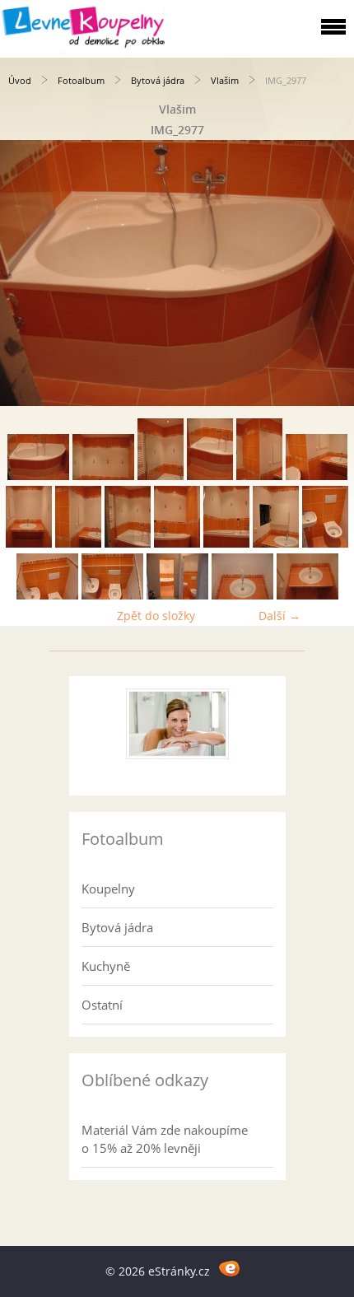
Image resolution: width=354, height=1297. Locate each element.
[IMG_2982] (316, 475)
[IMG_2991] (325, 543)
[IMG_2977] (38, 475)
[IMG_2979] (160, 475)
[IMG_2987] (177, 543)
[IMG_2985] (78, 543)
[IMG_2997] (112, 595)
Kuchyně (106, 966)
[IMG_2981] (259, 475)
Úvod (19, 80)
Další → (279, 615)
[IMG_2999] (242, 595)
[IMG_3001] (307, 595)
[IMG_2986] (128, 543)
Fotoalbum (81, 80)
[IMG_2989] (226, 543)
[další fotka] (327, 273)
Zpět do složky (156, 615)
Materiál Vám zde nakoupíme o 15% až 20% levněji (165, 1139)
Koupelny (108, 888)
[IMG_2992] (47, 595)
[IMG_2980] (210, 475)
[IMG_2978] (103, 475)
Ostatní (102, 1004)
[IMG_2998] (177, 595)
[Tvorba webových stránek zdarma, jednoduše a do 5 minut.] (229, 1268)
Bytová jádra (157, 80)
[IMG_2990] (276, 543)
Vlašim (225, 80)
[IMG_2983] (29, 543)
